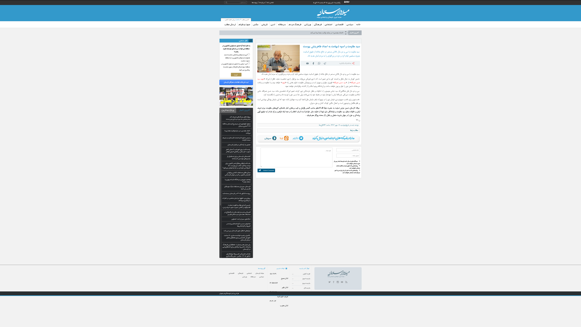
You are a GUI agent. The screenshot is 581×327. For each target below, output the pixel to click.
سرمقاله (282, 24)
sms (325, 63)
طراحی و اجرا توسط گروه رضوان (229, 293)
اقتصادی (339, 24)
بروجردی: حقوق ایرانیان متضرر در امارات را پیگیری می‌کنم (236, 199)
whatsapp (319, 63)
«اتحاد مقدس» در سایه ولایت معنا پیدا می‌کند (326, 31)
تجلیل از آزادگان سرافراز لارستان (239, 144)
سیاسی (349, 24)
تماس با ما (270, 2)
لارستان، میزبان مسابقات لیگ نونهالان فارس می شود (237, 187)
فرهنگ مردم (295, 24)
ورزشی (307, 24)
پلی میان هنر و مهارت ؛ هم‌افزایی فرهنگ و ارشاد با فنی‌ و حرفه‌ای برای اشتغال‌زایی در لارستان (236, 247)
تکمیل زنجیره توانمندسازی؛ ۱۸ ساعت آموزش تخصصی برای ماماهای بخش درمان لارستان (237, 237)
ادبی (273, 24)
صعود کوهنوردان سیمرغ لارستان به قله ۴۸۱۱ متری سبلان (236, 125)
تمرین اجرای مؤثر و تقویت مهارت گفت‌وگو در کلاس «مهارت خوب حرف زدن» (236, 206)
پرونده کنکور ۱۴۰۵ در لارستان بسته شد (236, 193)
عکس (255, 24)
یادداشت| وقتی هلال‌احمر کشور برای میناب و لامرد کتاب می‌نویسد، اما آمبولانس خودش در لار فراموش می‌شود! (236, 165)
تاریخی (264, 24)
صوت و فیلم (244, 24)
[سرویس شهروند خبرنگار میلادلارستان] (236, 105)
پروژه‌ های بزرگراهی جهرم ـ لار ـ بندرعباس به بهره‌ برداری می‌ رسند (238, 118)
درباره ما (262, 2)
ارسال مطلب (230, 24)
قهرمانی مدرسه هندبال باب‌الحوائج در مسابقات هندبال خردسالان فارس (237, 213)
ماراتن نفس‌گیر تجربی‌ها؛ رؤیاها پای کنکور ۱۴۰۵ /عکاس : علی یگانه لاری (238, 255)
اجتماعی (328, 24)
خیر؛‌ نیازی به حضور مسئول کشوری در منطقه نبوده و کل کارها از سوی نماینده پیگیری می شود (235, 67)
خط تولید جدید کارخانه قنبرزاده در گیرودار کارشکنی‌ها (238, 225)
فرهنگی (318, 24)
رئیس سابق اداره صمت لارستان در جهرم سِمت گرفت (236, 139)
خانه (358, 24)
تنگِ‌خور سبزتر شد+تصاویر (240, 219)
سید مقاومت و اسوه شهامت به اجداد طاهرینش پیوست (331, 46)
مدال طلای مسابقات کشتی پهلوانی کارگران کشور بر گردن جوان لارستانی (237, 174)
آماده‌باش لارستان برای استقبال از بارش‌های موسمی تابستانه (238, 157)
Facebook (313, 63)
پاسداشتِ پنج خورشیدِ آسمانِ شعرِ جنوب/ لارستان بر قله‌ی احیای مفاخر (238, 150)
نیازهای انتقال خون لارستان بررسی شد (236, 230)
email (307, 63)
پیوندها (254, 2)
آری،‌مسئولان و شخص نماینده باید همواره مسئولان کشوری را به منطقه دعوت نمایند (237, 58)
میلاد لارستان (259, 273)
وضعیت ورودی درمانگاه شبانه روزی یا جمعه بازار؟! (237, 180)
